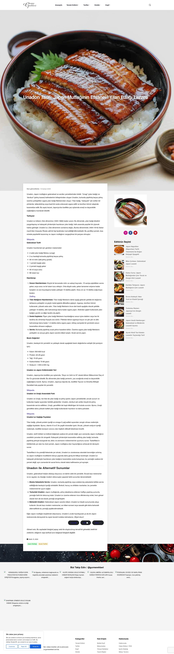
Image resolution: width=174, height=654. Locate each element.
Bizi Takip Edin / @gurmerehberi (87, 567)
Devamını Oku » (130, 257)
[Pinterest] (135, 233)
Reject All (23, 646)
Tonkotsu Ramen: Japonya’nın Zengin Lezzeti (133, 311)
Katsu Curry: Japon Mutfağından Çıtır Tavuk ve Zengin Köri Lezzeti (136, 275)
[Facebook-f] (130, 233)
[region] (24, 640)
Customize (12, 646)
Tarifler (25, 92)
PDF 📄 (85, 523)
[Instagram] (126, 233)
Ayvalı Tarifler (43, 544)
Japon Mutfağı (32, 544)
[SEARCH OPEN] (150, 5)
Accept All (35, 646)
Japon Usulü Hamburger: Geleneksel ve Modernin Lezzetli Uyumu (135, 323)
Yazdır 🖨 (73, 523)
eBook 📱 (98, 523)
